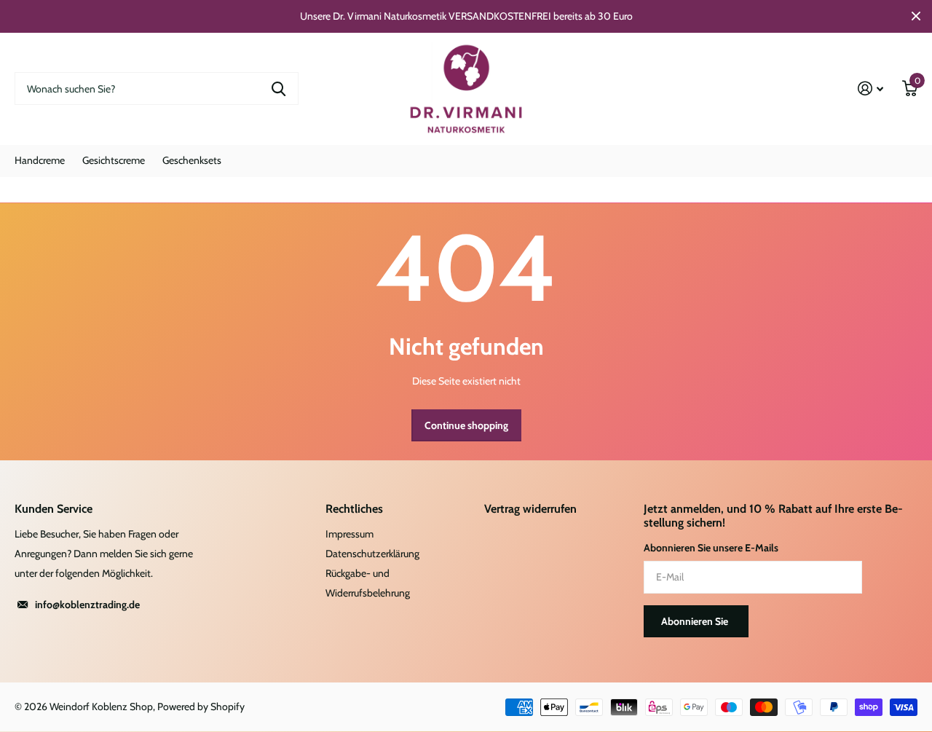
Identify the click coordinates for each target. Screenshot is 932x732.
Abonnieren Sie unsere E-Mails (711, 547)
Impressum (349, 533)
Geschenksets (191, 160)
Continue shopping (466, 425)
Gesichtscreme (113, 160)
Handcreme (40, 160)
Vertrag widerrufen (530, 509)
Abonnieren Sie (695, 621)
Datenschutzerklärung (372, 553)
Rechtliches (354, 509)
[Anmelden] (870, 88)
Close (916, 16)
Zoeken (278, 88)
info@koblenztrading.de (87, 604)
